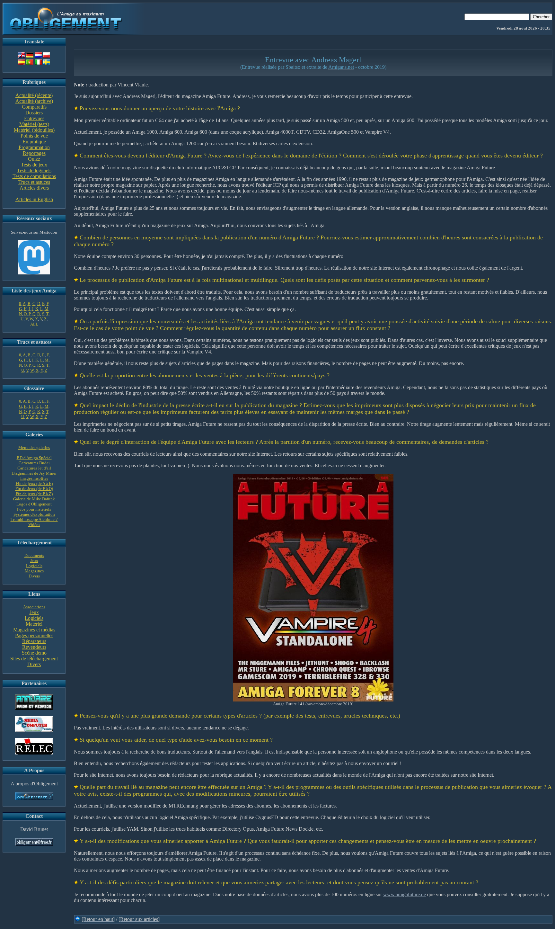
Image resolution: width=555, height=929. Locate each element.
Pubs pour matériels (34, 509)
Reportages (34, 153)
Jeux (34, 560)
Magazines (34, 570)
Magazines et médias (34, 629)
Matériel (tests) (34, 124)
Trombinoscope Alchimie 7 (34, 519)
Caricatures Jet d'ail (34, 468)
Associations (34, 606)
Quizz (34, 159)
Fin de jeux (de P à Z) (34, 493)
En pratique (34, 141)
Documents (34, 555)
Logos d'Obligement (34, 504)
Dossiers (34, 112)
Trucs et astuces (34, 182)
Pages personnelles (34, 635)
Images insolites (34, 478)
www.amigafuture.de (404, 894)
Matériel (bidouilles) (34, 130)
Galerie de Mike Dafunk (34, 498)
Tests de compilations (34, 176)
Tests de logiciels (34, 170)
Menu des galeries (34, 447)
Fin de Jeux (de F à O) (34, 488)
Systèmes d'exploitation (34, 514)
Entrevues (34, 118)
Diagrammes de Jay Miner (34, 473)
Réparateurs (34, 641)
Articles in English (34, 199)
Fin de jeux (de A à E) (34, 483)
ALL (34, 324)
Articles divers (34, 188)
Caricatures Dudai (34, 462)
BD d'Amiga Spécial (34, 457)
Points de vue (34, 135)
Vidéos (34, 524)
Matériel (34, 624)
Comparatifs (34, 107)
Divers (34, 576)
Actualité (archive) (34, 101)
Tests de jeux (34, 164)
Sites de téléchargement (34, 658)
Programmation (34, 147)
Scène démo (34, 653)
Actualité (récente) (34, 95)
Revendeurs (34, 647)
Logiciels (34, 565)
